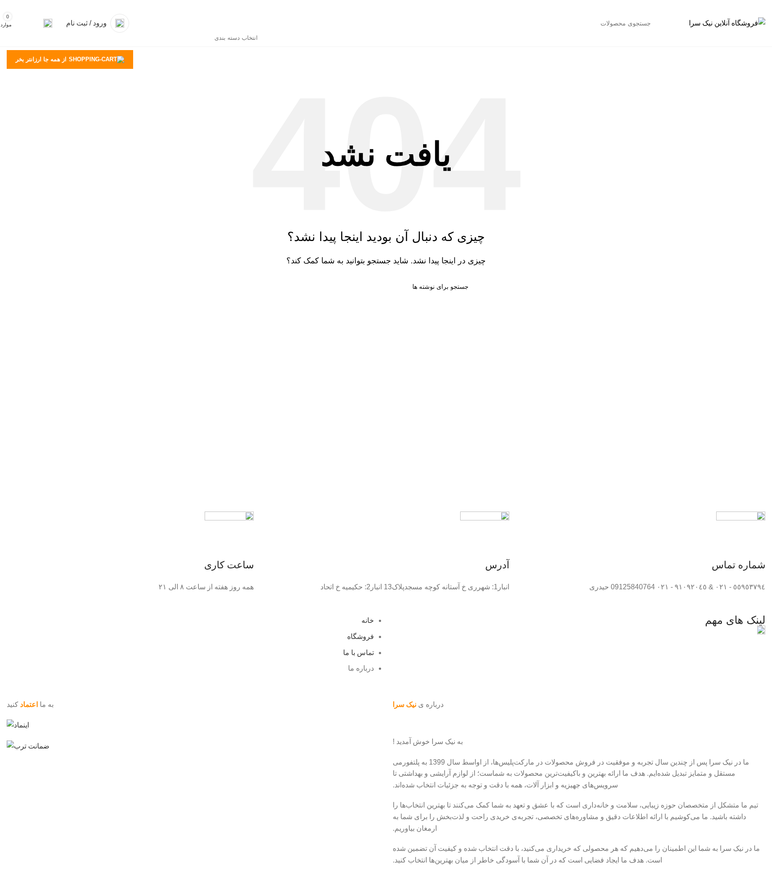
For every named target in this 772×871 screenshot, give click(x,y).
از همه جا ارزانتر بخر (41, 59)
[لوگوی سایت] (727, 22)
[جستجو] (170, 23)
